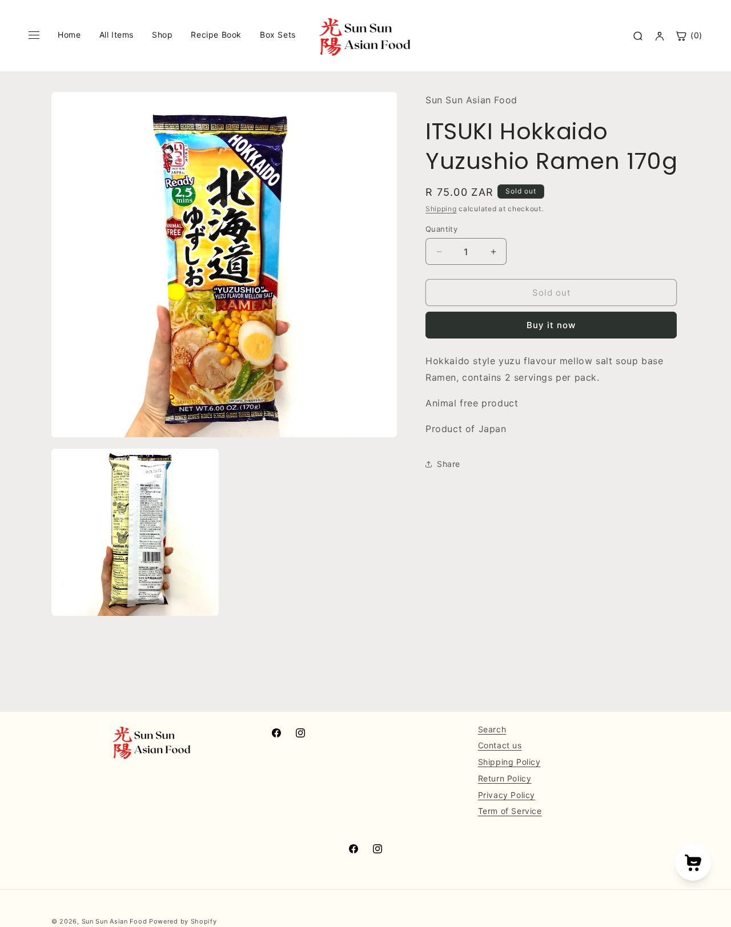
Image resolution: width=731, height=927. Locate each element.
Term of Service (510, 811)
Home (69, 34)
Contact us (500, 746)
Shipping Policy (509, 762)
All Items (116, 34)
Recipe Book (216, 34)
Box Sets (278, 34)
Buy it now (551, 325)
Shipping (441, 209)
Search (492, 729)
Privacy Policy (506, 795)
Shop (162, 34)
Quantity (441, 228)
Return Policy (505, 778)
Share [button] (448, 464)
